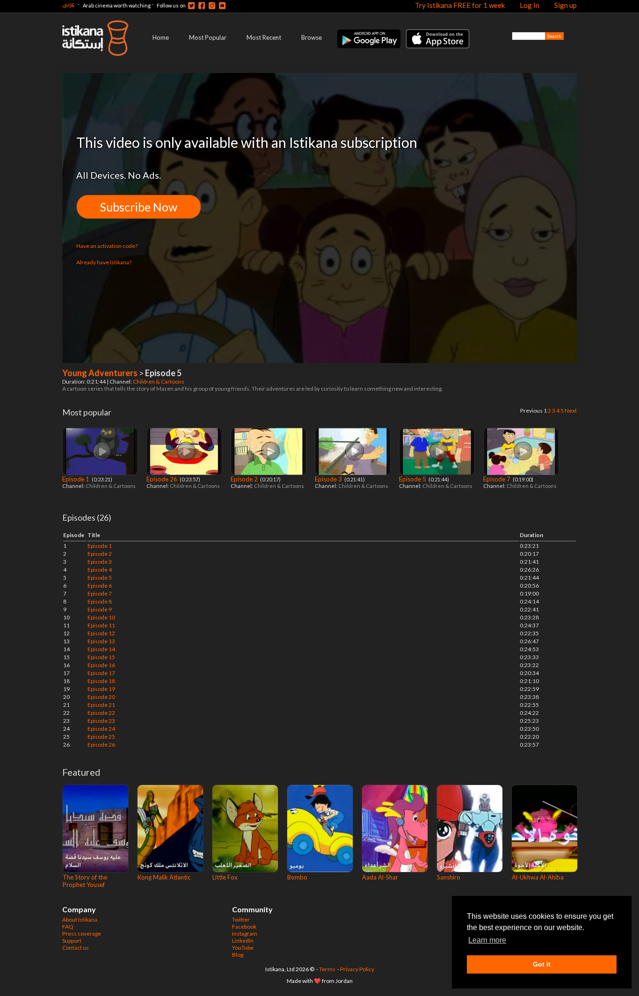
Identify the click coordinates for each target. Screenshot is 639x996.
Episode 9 (99, 609)
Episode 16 (101, 665)
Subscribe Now (138, 207)
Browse (311, 37)
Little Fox (225, 877)
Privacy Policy (357, 969)
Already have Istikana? (103, 262)
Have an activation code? (107, 245)
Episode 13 (101, 641)
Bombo (297, 877)
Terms (327, 969)
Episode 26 (162, 479)
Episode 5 (413, 479)
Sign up (565, 5)
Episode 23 (101, 720)
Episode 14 (101, 649)
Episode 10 (101, 617)
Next (571, 410)
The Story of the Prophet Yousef (85, 880)
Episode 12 (101, 633)
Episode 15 (101, 657)
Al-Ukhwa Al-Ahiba (538, 877)
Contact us (75, 947)
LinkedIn (243, 940)
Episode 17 (101, 672)
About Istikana (79, 919)
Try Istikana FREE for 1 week (460, 5)
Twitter (241, 919)
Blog (237, 954)
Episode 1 (76, 479)
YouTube (243, 947)
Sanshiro (448, 877)
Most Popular (207, 37)
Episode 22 (101, 712)
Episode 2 (245, 479)
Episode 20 (101, 696)
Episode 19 (101, 688)
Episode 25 (101, 736)
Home (160, 37)
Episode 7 (497, 479)
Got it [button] (542, 964)
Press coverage (81, 933)
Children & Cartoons (159, 381)
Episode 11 (101, 625)
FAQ (67, 926)
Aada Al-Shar (380, 877)
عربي (68, 3)
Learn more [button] (487, 940)
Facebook (244, 926)
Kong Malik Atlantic (164, 877)
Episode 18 (101, 680)
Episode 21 (101, 704)
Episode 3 (329, 479)
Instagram (244, 933)
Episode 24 (101, 728)
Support (71, 940)
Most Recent (264, 37)
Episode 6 (99, 585)
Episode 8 (99, 601)
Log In (529, 5)
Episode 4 (99, 569)
